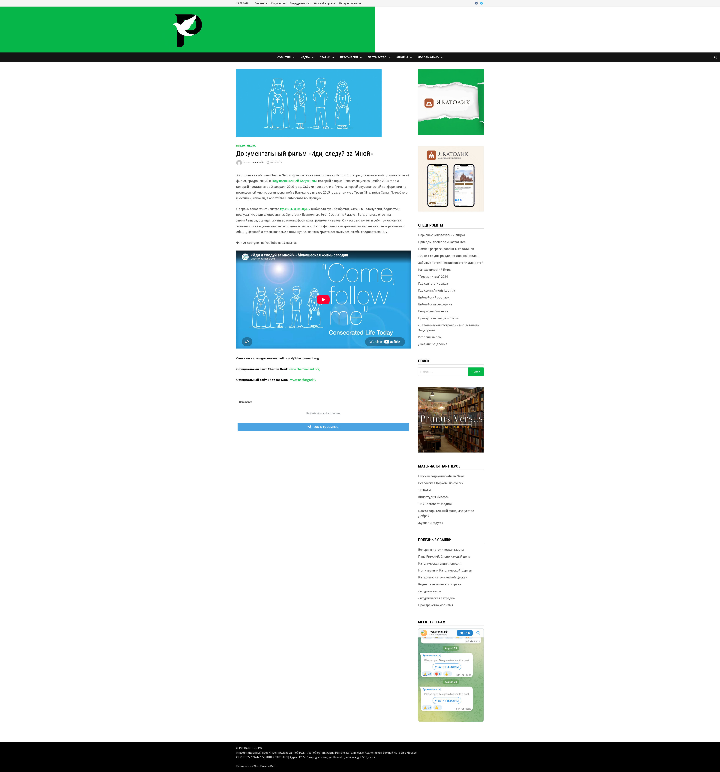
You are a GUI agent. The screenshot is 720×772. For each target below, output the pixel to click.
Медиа (305, 57)
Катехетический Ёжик (434, 269)
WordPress (260, 766)
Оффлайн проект (324, 3)
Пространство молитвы (435, 605)
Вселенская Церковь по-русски (441, 483)
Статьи (325, 57)
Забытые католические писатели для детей (450, 262)
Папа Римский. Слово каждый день (444, 556)
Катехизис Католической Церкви (442, 577)
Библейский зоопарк (433, 297)
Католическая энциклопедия (439, 563)
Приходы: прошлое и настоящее (442, 242)
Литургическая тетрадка (436, 598)
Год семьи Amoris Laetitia (436, 290)
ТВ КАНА (424, 490)
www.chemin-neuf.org (304, 369)
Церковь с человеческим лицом (441, 235)
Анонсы (402, 57)
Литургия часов (429, 591)
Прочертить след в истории (438, 318)
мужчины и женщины (295, 209)
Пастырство (377, 57)
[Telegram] (481, 3)
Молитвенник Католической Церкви (445, 570)
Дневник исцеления (432, 344)
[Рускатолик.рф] (187, 29)
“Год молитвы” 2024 (433, 276)
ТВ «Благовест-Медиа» (435, 504)
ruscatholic (258, 162)
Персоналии (349, 57)
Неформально (428, 57)
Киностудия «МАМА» (433, 497)
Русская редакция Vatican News (441, 476)
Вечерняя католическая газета (441, 549)
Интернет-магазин (350, 3)
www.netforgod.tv (303, 380)
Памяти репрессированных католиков (446, 249)
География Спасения (433, 311)
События (284, 57)
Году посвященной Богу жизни (294, 181)
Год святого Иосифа (433, 283)
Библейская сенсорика (435, 304)
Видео (240, 145)
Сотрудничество (300, 3)
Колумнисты (278, 3)
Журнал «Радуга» (430, 523)
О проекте (261, 3)
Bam (273, 766)
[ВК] (476, 3)
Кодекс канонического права (439, 584)
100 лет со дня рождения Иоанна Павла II (448, 256)
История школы (429, 337)
